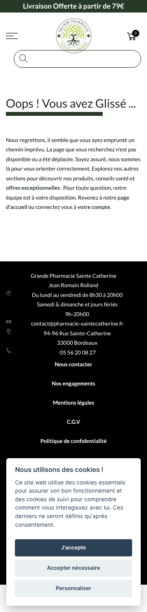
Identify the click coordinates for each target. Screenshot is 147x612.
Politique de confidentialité (73, 440)
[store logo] (74, 36)
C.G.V (73, 421)
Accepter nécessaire (73, 568)
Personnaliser (73, 588)
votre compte (93, 206)
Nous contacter (74, 364)
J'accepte (73, 548)
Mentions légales (73, 402)
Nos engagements (73, 383)
